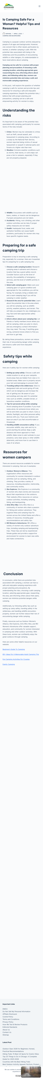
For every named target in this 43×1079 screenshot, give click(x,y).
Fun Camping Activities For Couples (16, 659)
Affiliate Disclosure (10, 1014)
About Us (6, 1030)
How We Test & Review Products (15, 1024)
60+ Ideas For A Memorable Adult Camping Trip (21, 654)
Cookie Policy (8, 1017)
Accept (18, 1076)
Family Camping (9, 664)
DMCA (5, 1009)
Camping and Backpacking (11, 35)
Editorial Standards (10, 1027)
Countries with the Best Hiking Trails (16, 1062)
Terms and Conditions (11, 1019)
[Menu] (39, 6)
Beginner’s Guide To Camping (14, 649)
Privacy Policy (8, 1022)
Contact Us (7, 1032)
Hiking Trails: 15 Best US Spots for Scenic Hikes (21, 1054)
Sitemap (6, 1035)
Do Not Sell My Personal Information (16, 1011)
